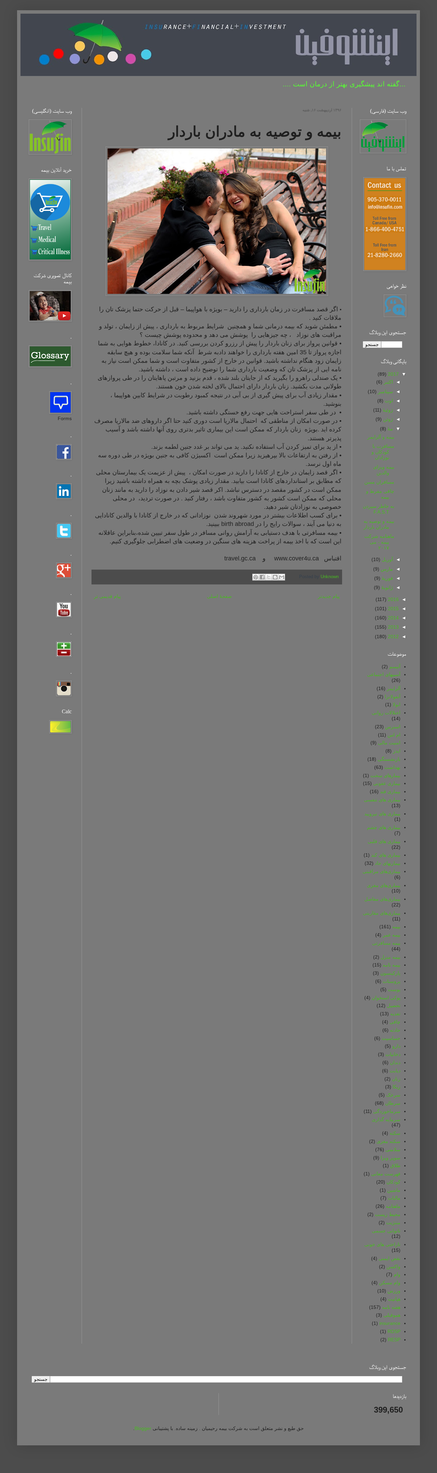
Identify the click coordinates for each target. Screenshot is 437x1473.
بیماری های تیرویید (382, 813)
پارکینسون (390, 973)
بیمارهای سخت (385, 775)
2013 (392, 627)
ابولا (396, 704)
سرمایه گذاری (386, 1119)
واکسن (393, 1266)
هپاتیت (394, 1299)
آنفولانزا (392, 696)
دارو (396, 1046)
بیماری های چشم (383, 827)
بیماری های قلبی (384, 841)
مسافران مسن (379, 482)
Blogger (143, 1428)
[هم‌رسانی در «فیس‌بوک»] (262, 577)
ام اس (393, 735)
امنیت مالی (389, 742)
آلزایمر (393, 688)
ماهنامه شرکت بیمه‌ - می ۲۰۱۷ (379, 541)
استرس (392, 726)
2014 (392, 617)
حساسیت (391, 1038)
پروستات (391, 981)
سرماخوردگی (386, 1111)
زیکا (396, 1086)
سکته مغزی (388, 1141)
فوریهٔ (386, 578)
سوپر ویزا (390, 1157)
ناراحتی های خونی (382, 1244)
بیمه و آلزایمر (380, 437)
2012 (392, 636)
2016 (392, 599)
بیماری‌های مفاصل (382, 899)
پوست (394, 989)
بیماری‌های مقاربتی (381, 913)
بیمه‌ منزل (390, 957)
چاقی (395, 1022)
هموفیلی (391, 1315)
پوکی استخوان (386, 997)
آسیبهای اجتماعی (383, 674)
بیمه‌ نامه (391, 965)
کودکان (393, 1182)
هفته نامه (391, 1307)
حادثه (395, 1030)
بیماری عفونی (386, 783)
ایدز (396, 751)
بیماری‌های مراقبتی (381, 871)
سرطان (392, 1103)
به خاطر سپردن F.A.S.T (378, 509)
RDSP (393, 1331)
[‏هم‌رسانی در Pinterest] (255, 577)
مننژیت (393, 1222)
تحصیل (393, 1005)
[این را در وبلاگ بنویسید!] (275, 577)
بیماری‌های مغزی (383, 885)
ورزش (393, 1290)
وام (397, 1274)
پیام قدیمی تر (107, 596)
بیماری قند (390, 791)
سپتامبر (385, 391)
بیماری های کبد (385, 855)
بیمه (396, 926)
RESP (394, 1339)
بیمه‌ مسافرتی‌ (386, 943)
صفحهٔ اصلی (219, 596)
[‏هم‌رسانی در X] (268, 577)
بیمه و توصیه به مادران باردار (379, 524)
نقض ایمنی (389, 1258)
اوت (388, 400)
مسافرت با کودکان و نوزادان (382, 451)
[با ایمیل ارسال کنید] (281, 577)
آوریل (386, 559)
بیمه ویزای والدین (383, 469)
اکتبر (387, 382)
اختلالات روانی (386, 712)
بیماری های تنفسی (382, 799)
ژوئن (387, 419)
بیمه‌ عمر (391, 935)
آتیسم (394, 666)
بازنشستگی (389, 759)
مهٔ (389, 428)
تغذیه (395, 1013)
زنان (396, 1079)
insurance (389, 1323)
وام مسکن (389, 1282)
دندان (395, 1062)
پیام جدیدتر (329, 596)
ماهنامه (393, 1206)
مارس (386, 569)
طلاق (395, 1165)
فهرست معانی (385, 1173)
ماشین (393, 1190)
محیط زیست (387, 1214)
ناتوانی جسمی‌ (386, 1230)
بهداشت (392, 767)
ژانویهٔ (386, 587)
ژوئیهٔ (387, 410)
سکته (395, 1133)
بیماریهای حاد (387, 863)
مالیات (394, 1198)
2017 (392, 374)
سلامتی (392, 1149)
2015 (392, 608)
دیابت (395, 1070)
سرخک (393, 1095)
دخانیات (392, 1054)
